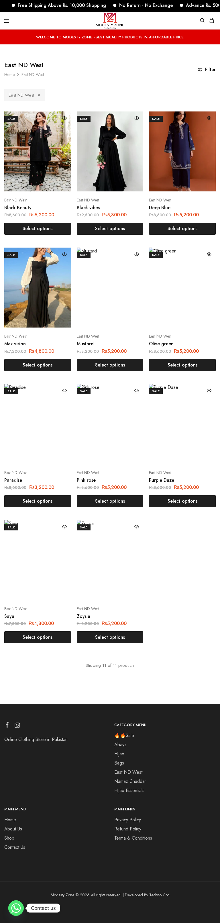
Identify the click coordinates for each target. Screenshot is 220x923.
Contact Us (14, 847)
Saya (9, 616)
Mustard (85, 343)
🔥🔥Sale (124, 735)
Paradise (13, 480)
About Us (13, 829)
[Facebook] (7, 726)
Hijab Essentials (129, 790)
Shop (9, 838)
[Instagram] (17, 726)
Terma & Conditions (133, 838)
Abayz (120, 744)
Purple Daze (161, 480)
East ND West (21, 95)
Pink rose (86, 480)
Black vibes (88, 207)
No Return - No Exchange (135, 5)
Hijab (119, 753)
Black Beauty (18, 207)
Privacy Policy (127, 819)
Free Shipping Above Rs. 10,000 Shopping (51, 5)
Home (9, 74)
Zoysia (83, 616)
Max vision (15, 343)
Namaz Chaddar (130, 781)
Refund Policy (127, 829)
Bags (119, 763)
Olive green (161, 343)
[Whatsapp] (16, 908)
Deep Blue (159, 207)
